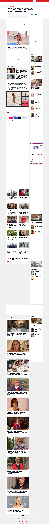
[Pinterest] (22, 521)
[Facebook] (19, 521)
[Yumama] (33, 518)
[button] (27, 14)
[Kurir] (12, 518)
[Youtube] (26, 521)
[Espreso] (18, 518)
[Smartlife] (27, 518)
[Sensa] (30, 518)
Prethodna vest (12, 110)
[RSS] (29, 521)
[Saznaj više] (41, 54)
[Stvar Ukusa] (37, 518)
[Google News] (28, 521)
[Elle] (20, 518)
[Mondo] (15, 518)
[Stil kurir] (22, 518)
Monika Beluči (13, 51)
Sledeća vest (24, 110)
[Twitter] (21, 521)
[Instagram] (24, 521)
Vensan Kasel (9, 113)
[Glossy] (24, 518)
